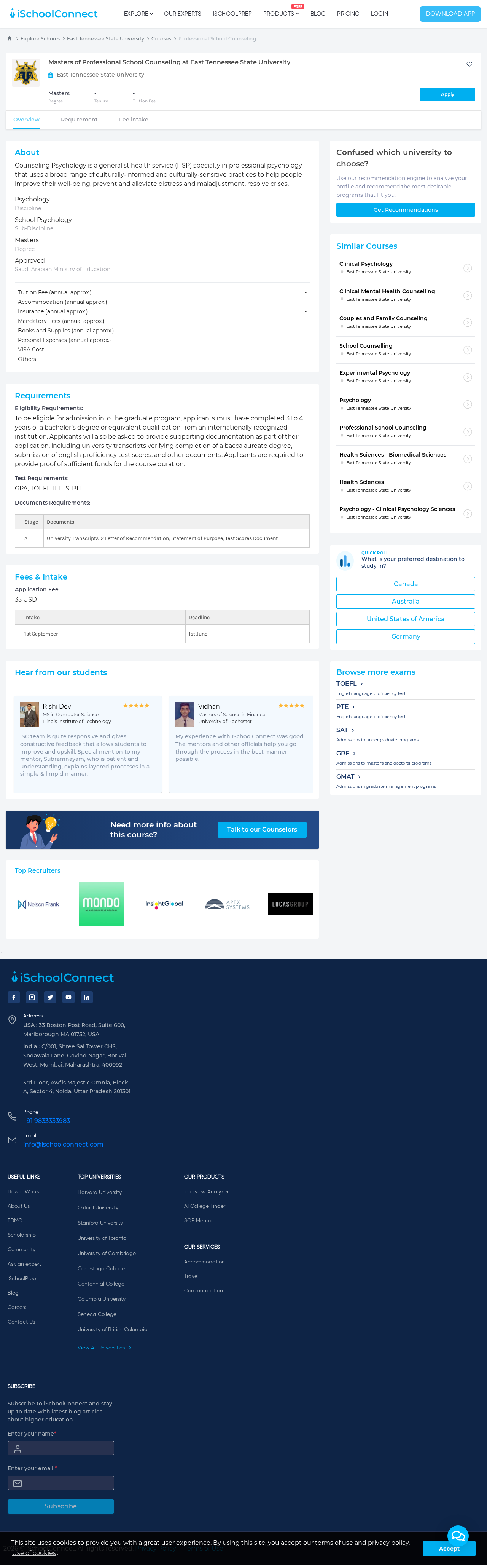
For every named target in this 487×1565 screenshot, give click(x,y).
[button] (458, 1536)
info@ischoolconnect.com (63, 1144)
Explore (136, 14)
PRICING (348, 14)
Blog (318, 14)
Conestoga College (101, 1268)
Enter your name (32, 1433)
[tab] (26, 119)
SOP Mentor (198, 1220)
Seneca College (97, 1314)
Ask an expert (24, 1264)
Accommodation (204, 1262)
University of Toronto (102, 1238)
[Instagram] (32, 997)
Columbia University (102, 1299)
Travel (191, 1276)
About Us (19, 1206)
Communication (203, 1291)
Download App (450, 14)
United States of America (406, 619)
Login (379, 14)
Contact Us (21, 1322)
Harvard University (100, 1192)
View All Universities (102, 1348)
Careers (17, 1307)
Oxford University (98, 1207)
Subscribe (61, 1506)
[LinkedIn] (87, 997)
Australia (406, 601)
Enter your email (32, 1468)
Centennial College (101, 1284)
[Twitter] (50, 997)
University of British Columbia (113, 1329)
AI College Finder (204, 1206)
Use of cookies (34, 1553)
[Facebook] (14, 997)
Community (21, 1249)
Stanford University (100, 1223)
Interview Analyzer (206, 1192)
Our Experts (182, 14)
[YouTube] (68, 997)
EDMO (15, 1220)
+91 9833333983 (46, 1120)
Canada (406, 584)
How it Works (23, 1192)
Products (278, 11)
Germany (406, 636)
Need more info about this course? (153, 829)
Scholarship (22, 1235)
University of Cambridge (107, 1253)
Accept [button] (449, 1548)
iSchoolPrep (232, 14)
